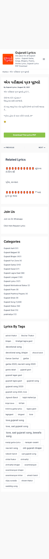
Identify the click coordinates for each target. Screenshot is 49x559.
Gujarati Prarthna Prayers (14, 294)
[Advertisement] (24, 24)
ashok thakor (11, 335)
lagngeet (9, 414)
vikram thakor (27, 481)
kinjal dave (9, 403)
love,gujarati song (15, 420)
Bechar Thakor (27, 335)
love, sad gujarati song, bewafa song (23, 434)
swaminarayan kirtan (14, 475)
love (31, 414)
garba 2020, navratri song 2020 (21, 364)
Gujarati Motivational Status (15, 285)
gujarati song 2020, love (16, 392)
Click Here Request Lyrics (14, 226)
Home (5, 72)
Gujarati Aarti (9, 248)
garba (26, 358)
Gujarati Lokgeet (11, 277)
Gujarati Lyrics (25, 52)
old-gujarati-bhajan (32, 448)
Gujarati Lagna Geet (12, 273)
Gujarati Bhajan (10, 256)
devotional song (14, 347)
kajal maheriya (29, 397)
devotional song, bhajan (17, 352)
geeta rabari (11, 370)
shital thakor (11, 459)
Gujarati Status (10, 306)
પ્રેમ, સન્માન (12, 182)
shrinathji (24, 459)
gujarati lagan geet (14, 375)
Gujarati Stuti (9, 310)
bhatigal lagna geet (24, 341)
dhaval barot (37, 353)
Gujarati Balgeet (10, 252)
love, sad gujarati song (17, 426)
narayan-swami (32, 442)
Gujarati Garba (10, 265)
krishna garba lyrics (14, 409)
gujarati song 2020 (14, 386)
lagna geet (31, 409)
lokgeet (21, 414)
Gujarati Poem (10, 289)
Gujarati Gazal (9, 269)
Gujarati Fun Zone (11, 260)
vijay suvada (11, 480)
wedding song (12, 486)
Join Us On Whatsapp (13, 219)
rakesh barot (11, 454)
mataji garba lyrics (12, 442)
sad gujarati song (29, 454)
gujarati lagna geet (14, 381)
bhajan (8, 341)
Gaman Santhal (12, 358)
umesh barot (32, 475)
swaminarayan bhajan (14, 470)
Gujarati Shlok (9, 298)
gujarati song (33, 381)
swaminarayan (30, 465)
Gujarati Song (9, 302)
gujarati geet (25, 370)
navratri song (12, 448)
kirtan (21, 403)
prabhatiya (8, 314)
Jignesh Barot (12, 397)
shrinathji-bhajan (13, 465)
